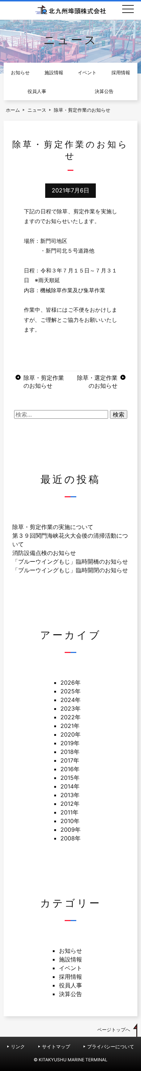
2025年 (70, 691)
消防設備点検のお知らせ (44, 552)
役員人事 (36, 91)
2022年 (70, 717)
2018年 (70, 751)
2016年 (70, 769)
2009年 (70, 829)
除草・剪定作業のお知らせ (44, 381)
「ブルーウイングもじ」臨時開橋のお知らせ (70, 561)
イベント (87, 72)
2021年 (70, 725)
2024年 (70, 699)
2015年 (70, 777)
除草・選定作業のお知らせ (97, 381)
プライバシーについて (110, 1046)
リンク (18, 1046)
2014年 (70, 786)
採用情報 (120, 72)
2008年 (70, 838)
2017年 (69, 760)
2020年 (70, 734)
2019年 (70, 743)
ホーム (13, 110)
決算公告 (104, 91)
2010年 (70, 821)
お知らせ (20, 72)
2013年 (70, 795)
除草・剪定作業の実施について (52, 526)
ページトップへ (113, 1029)
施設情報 (53, 72)
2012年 (70, 803)
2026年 (70, 682)
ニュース (36, 110)
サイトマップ (56, 1046)
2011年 (69, 812)
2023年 (70, 708)
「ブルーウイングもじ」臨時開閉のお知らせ (70, 570)
